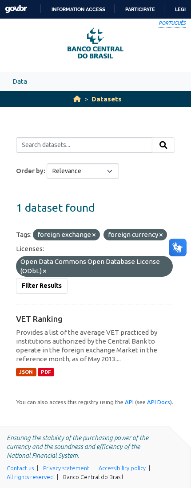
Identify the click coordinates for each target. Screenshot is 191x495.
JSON (26, 372)
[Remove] (94, 235)
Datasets (107, 99)
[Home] (77, 99)
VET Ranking (39, 318)
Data (19, 81)
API (129, 402)
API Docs (158, 402)
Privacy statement (66, 468)
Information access (78, 9)
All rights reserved (30, 477)
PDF (46, 372)
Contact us (20, 468)
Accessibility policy (122, 468)
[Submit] (163, 145)
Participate (140, 9)
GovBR (16, 9)
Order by (30, 170)
